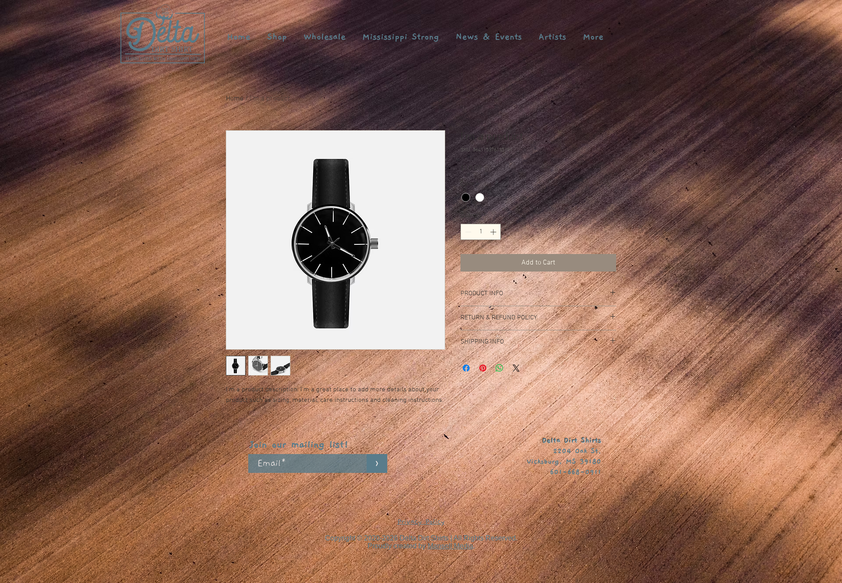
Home (234, 98)
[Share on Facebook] (466, 368)
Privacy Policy (421, 522)
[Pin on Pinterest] (483, 368)
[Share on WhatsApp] (499, 368)
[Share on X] (516, 368)
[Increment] (494, 232)
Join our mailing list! (299, 444)
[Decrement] (467, 232)
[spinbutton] (481, 232)
